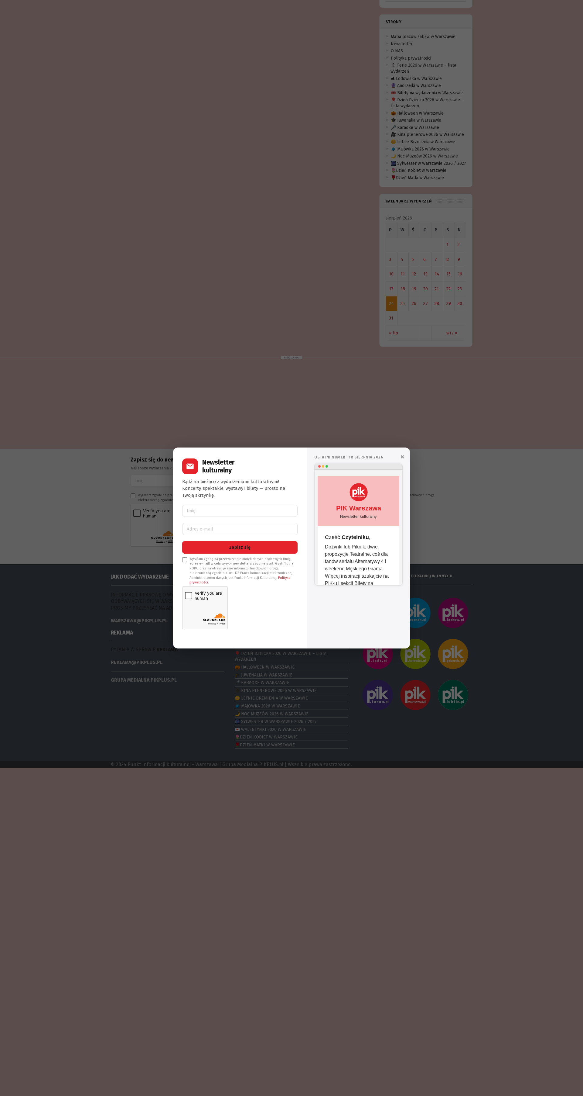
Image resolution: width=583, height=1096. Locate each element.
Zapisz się (240, 547)
